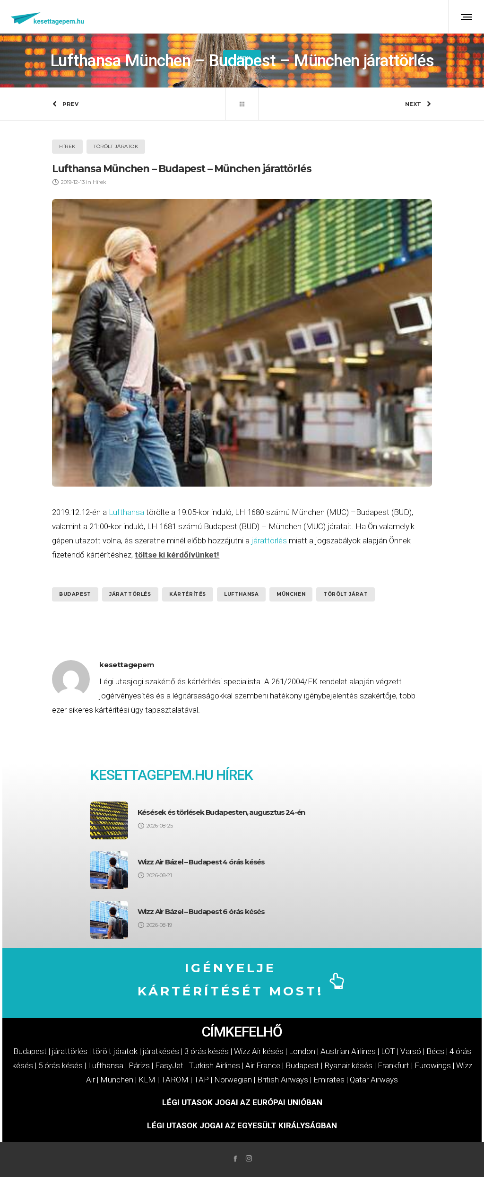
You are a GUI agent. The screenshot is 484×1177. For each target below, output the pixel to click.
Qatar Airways (374, 1079)
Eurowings (433, 1065)
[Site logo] (47, 16)
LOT (388, 1051)
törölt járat (345, 594)
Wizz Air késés (259, 1051)
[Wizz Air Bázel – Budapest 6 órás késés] (109, 920)
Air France (262, 1065)
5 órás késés (60, 1065)
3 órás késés (206, 1051)
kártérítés (187, 594)
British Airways (282, 1079)
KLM (147, 1079)
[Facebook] (235, 1158)
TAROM (175, 1079)
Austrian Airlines (348, 1051)
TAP (201, 1079)
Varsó (410, 1051)
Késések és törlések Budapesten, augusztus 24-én (221, 812)
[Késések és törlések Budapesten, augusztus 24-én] (109, 820)
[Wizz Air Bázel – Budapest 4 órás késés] (109, 870)
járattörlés (269, 540)
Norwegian (233, 1079)
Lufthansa (126, 512)
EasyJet (169, 1065)
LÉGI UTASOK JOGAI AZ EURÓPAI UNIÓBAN (242, 1102)
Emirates (329, 1079)
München (291, 594)
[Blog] (242, 104)
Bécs (435, 1051)
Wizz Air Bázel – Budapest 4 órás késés (201, 861)
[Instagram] (249, 1158)
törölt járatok (115, 1051)
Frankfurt (393, 1065)
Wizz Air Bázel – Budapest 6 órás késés (201, 911)
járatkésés (161, 1051)
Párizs (139, 1065)
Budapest (75, 594)
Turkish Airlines (214, 1065)
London (302, 1051)
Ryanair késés (348, 1065)
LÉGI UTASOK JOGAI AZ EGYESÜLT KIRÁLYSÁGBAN (242, 1125)
